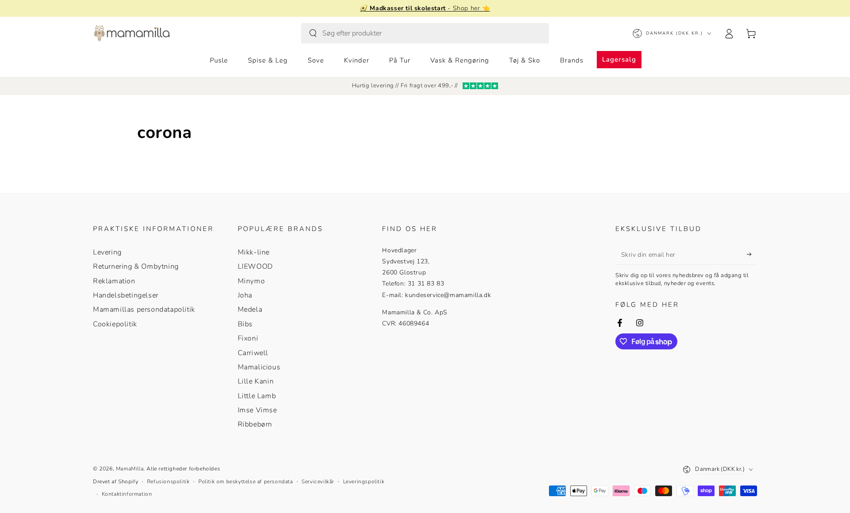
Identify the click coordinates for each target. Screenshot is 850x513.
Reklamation (114, 281)
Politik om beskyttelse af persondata (245, 481)
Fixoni (248, 338)
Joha (245, 295)
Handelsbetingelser (125, 295)
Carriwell (253, 353)
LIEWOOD (255, 266)
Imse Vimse (257, 410)
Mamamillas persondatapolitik (144, 309)
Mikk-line (254, 252)
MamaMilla (129, 468)
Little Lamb (257, 396)
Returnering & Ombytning (136, 266)
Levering (107, 252)
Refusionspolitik (168, 481)
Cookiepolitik (115, 324)
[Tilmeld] (752, 254)
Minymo (251, 281)
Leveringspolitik (364, 481)
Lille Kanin (256, 381)
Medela (250, 309)
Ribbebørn (255, 424)
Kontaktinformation (127, 493)
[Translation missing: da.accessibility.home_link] (131, 33)
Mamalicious (259, 367)
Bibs (245, 324)
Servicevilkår (317, 481)
